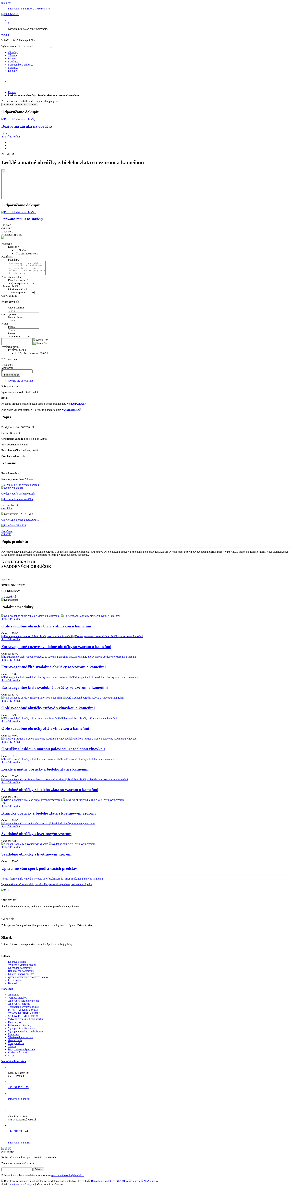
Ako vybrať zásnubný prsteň (23, 1000)
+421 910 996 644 (40, 8)
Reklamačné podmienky (21, 970)
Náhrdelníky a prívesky (20, 64)
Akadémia (13, 994)
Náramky (13, 67)
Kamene (6, 243)
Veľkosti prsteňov (17, 997)
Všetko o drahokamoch (20, 1037)
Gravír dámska (9, 295)
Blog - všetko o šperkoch (21, 1049)
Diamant (28, 253)
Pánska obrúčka (10, 286)
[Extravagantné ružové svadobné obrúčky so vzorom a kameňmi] (72, 636)
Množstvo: (7, 367)
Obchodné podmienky (20, 967)
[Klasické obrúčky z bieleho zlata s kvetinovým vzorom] (62, 799)
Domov (12, 92)
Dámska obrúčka (11, 277)
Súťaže (12, 1046)
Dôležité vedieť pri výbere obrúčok (20, 484)
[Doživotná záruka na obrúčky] (18, 119)
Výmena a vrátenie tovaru (22, 964)
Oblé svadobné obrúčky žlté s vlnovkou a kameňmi (45, 728)
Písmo (4, 323)
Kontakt (12, 983)
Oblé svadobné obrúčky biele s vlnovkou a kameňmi (46, 626)
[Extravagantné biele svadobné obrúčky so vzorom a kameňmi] (70, 677)
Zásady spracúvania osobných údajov (28, 977)
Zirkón (22, 250)
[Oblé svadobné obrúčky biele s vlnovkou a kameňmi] (60, 615)
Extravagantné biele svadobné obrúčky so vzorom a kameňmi (54, 687)
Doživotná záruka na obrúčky (27, 126)
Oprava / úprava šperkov (21, 973)
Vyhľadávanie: (9, 46)
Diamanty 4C (15, 1022)
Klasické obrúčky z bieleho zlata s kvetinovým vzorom (48, 813)
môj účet (5, 2)
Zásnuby (12, 55)
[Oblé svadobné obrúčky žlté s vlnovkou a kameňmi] (59, 718)
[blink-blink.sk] (10, 14)
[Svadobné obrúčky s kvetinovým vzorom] (48, 823)
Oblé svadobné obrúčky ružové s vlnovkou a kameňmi (48, 708)
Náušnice (13, 61)
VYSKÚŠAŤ (8, 596)
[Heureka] (134, 1181)
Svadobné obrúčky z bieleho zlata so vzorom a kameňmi (49, 789)
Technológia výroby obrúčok (23, 1006)
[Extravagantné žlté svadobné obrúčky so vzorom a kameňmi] (68, 656)
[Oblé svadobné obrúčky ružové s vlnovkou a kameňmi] (62, 697)
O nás (11, 1055)
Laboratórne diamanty (20, 1025)
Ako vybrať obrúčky (19, 1003)
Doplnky (13, 70)
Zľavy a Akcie (16, 1043)
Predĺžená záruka (10, 346)
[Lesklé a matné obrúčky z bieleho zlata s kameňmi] (58, 759)
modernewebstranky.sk (22, 1184)
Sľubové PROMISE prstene (23, 1015)
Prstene (12, 58)
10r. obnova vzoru (33, 353)
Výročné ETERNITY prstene (24, 1012)
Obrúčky (13, 52)
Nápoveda (7, 988)
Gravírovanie (15, 1040)
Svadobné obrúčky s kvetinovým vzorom (36, 833)
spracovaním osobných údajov (67, 1175)
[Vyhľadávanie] (51, 47)
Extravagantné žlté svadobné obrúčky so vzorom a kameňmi (53, 667)
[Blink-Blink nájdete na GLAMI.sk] (108, 1181)
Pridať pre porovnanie (21, 380)
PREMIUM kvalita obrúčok (23, 1009)
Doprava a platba (17, 961)
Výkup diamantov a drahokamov (25, 1031)
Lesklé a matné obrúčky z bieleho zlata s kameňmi (45, 769)
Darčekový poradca (18, 1052)
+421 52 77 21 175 (18, 1087)
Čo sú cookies (15, 980)
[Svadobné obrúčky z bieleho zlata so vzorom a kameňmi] (64, 779)
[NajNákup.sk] (149, 1181)
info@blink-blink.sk (19, 8)
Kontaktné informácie (13, 1061)
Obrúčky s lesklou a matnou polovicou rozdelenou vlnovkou (53, 749)
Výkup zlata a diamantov (21, 1028)
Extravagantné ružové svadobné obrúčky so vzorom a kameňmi (56, 646)
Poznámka (7, 256)
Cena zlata (13, 1034)
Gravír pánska (8, 314)
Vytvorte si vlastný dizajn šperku (25, 1019)
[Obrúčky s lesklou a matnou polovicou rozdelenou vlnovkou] (69, 738)
